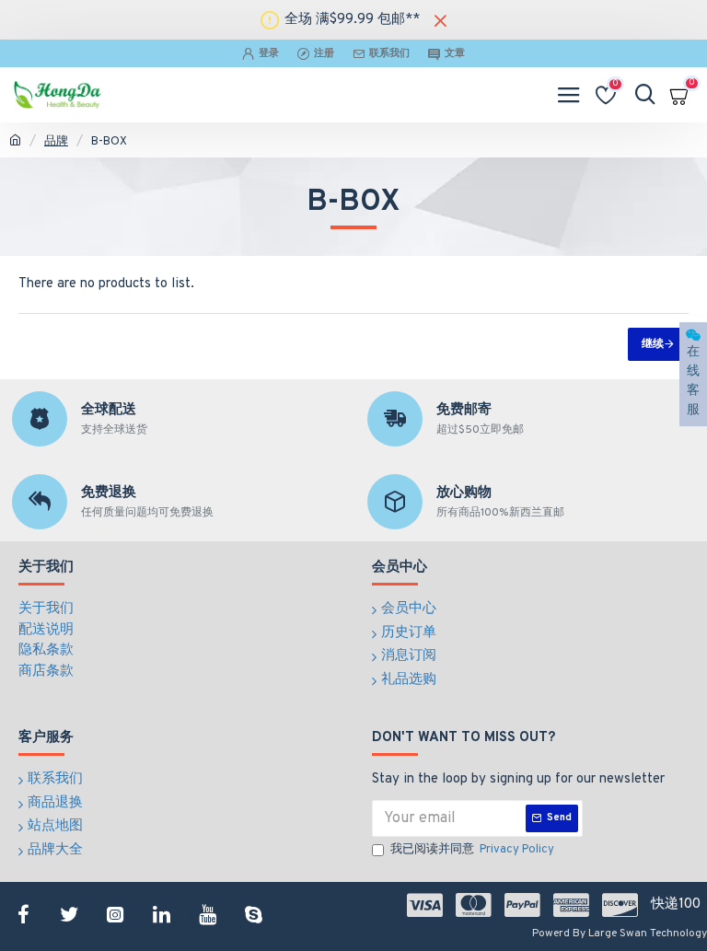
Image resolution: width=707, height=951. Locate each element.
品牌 (56, 141)
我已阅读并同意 (472, 849)
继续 (653, 344)
